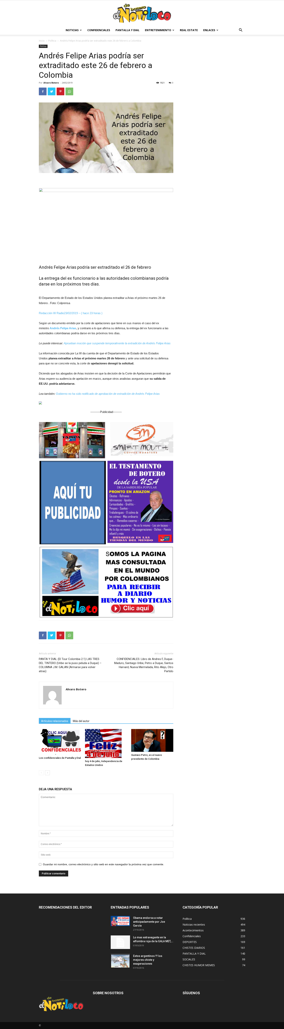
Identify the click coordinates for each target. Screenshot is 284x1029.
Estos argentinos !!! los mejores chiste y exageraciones (147, 959)
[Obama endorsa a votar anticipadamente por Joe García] (120, 921)
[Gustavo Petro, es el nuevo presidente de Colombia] (152, 740)
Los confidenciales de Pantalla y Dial (60, 757)
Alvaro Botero (51, 82)
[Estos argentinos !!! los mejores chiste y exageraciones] (120, 961)
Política (52, 40)
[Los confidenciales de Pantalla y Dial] (60, 742)
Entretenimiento (158, 30)
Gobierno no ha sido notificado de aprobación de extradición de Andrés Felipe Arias (108, 393)
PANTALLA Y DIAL (127, 30)
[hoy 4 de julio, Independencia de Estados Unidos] (106, 743)
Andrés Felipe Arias (63, 328)
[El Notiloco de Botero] (142, 13)
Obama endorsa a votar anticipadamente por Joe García (149, 921)
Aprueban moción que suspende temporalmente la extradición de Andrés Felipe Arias (117, 343)
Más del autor (81, 721)
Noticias (72, 30)
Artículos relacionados (54, 721)
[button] (240, 30)
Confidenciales (98, 30)
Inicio (42, 40)
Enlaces (209, 30)
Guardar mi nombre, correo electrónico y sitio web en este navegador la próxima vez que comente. (103, 864)
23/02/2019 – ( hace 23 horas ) (83, 313)
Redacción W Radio (51, 313)
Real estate (189, 30)
